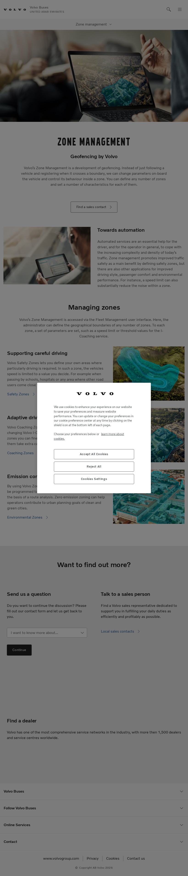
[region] (94, 438)
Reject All (94, 466)
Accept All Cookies (94, 454)
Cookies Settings (94, 479)
